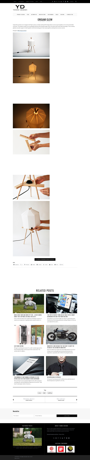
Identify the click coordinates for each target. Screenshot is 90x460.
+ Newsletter (70, 14)
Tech (28, 14)
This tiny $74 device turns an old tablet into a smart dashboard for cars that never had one (61, 315)
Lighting (50, 393)
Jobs (41, 1)
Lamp (39, 393)
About (15, 1)
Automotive (34, 14)
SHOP (37, 1)
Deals (57, 14)
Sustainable (51, 14)
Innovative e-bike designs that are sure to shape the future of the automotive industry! (60, 346)
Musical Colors (61, 399)
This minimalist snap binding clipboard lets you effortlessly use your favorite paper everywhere (26, 378)
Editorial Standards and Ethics (52, 434)
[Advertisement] (55, 7)
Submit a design (30, 1)
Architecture (42, 14)
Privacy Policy (61, 434)
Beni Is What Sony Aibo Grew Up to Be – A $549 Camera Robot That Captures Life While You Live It (28, 315)
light (44, 393)
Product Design (21, 14)
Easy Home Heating (18, 346)
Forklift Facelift (29, 399)
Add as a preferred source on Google (45, 259)
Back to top (17, 458)
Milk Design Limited (21, 30)
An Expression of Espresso (54, 377)
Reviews (62, 14)
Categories (21, 1)
